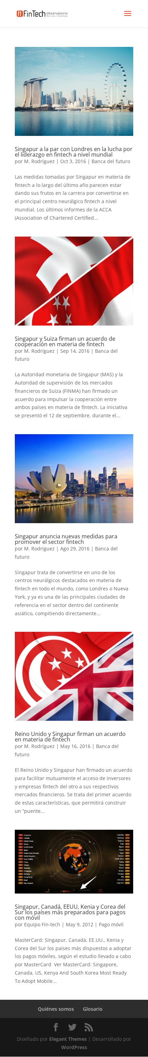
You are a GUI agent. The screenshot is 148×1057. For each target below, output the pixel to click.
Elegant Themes (68, 1039)
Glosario (93, 1009)
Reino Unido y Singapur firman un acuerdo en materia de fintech (70, 736)
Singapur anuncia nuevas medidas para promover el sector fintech (66, 539)
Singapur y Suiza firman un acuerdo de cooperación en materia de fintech (65, 341)
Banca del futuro (111, 161)
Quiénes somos (56, 1009)
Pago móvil (111, 924)
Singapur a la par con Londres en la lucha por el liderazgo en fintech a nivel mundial (74, 151)
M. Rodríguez (39, 161)
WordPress (74, 1047)
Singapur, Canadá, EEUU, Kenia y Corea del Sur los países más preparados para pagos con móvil (70, 912)
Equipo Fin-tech (42, 924)
